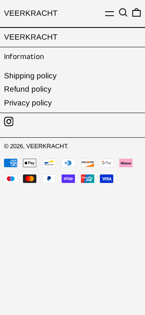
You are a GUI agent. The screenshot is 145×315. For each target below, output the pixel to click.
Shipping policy (30, 75)
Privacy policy (28, 103)
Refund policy (28, 89)
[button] (123, 12)
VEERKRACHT (31, 13)
